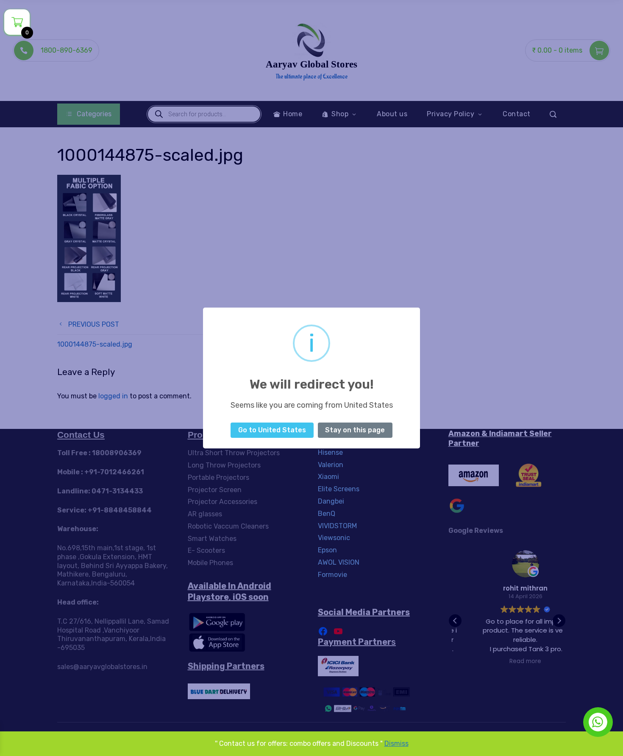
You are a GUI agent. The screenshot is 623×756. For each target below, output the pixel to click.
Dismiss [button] (396, 743)
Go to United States (272, 430)
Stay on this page (355, 430)
